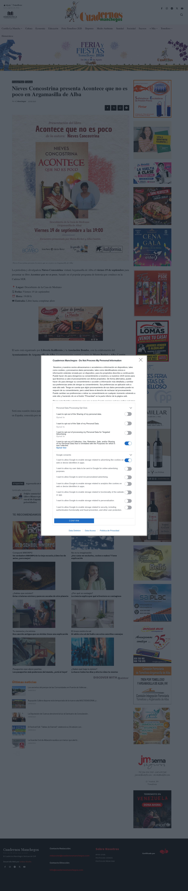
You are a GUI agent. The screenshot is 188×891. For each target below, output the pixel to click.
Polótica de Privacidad (109, 530)
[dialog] (94, 445)
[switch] (128, 414)
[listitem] (94, 407)
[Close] (141, 360)
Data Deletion (75, 530)
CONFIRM (74, 521)
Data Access (90, 530)
